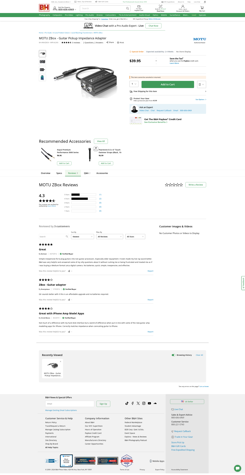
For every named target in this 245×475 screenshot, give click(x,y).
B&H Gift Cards (178, 446)
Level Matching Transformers (81, 33)
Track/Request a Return (55, 426)
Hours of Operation (93, 429)
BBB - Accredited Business (51, 461)
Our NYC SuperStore (93, 426)
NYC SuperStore (169, 2)
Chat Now (153, 25)
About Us (181, 2)
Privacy (142, 469)
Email (49, 404)
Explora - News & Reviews (136, 436)
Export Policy (159, 469)
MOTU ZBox (98, 33)
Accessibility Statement (179, 469)
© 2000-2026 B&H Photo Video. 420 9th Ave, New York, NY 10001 (68, 469)
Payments (49, 433)
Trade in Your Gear (184, 436)
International (50, 436)
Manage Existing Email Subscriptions (61, 410)
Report (150, 271)
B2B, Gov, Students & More (60, 2)
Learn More (52, 206)
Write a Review (196, 184)
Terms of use (124, 469)
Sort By (73, 232)
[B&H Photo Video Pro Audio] (45, 8)
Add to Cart (168, 84)
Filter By (99, 232)
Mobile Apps (158, 461)
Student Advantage (133, 426)
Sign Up (103, 403)
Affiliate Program (92, 436)
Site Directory (51, 440)
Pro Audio (48, 33)
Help (189, 2)
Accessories (102, 173)
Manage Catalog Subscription (57, 429)
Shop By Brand (51, 444)
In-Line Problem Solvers (61, 33)
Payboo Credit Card (93, 433)
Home (41, 33)
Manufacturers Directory (95, 440)
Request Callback (182, 431)
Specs (59, 173)
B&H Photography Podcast (136, 440)
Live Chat (197, 2)
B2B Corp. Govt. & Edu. (134, 429)
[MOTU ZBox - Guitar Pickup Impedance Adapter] (85, 82)
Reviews (73, 173)
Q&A (87, 173)
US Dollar (189, 401)
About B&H (89, 422)
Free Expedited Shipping (183, 449)
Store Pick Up (177, 442)
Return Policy (51, 422)
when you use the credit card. (184, 60)
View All (101, 141)
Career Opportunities (94, 444)
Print (122, 42)
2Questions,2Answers (93, 42)
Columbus (104, 19)
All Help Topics (51, 447)
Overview (45, 173)
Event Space (130, 433)
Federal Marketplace (133, 422)
